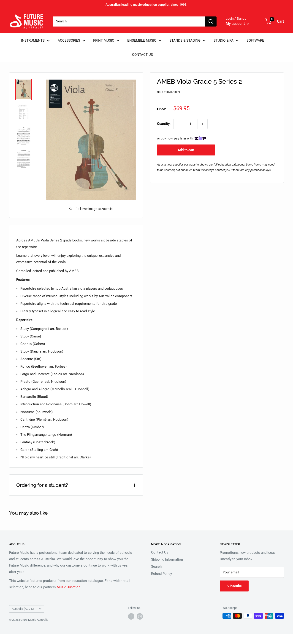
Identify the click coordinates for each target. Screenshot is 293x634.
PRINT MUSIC (103, 40)
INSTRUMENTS (33, 40)
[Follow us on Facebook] (131, 616)
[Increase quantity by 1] (202, 124)
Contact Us (159, 552)
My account (236, 23)
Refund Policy (161, 574)
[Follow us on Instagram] (140, 616)
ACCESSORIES (69, 40)
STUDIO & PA (223, 40)
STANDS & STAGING (185, 40)
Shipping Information (167, 559)
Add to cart (186, 150)
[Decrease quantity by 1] (178, 124)
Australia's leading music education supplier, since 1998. (146, 4)
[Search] (211, 21)
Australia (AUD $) (23, 608)
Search (156, 566)
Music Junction (68, 587)
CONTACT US (142, 55)
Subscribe (234, 586)
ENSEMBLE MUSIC (141, 40)
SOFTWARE (255, 40)
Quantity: (164, 124)
